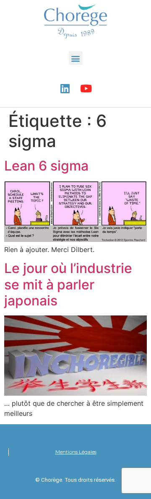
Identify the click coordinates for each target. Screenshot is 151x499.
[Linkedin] (65, 88)
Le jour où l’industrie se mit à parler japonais (68, 284)
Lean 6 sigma (46, 166)
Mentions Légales (75, 452)
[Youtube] (86, 88)
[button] (76, 58)
